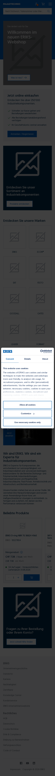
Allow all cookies (27, 405)
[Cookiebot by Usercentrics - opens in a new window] (40, 351)
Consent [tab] (10, 359)
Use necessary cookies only (27, 422)
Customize (26, 413)
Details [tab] (27, 359)
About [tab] (45, 359)
